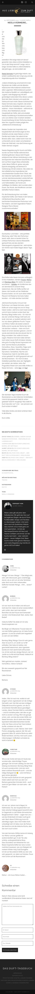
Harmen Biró (7, 443)
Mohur (29, 280)
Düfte (4, 487)
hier (20, 368)
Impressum (17, 973)
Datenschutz (17, 975)
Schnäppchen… (8, 473)
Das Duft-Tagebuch (17, 968)
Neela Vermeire (7, 74)
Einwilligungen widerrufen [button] (17, 983)
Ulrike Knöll (25, 20)
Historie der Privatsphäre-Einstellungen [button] (17, 980)
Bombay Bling (10, 282)
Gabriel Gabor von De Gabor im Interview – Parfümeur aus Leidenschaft (16, 439)
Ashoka (14, 284)
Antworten (13, 570)
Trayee (23, 280)
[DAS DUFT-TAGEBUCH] (17, 13)
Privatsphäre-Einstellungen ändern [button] (17, 978)
